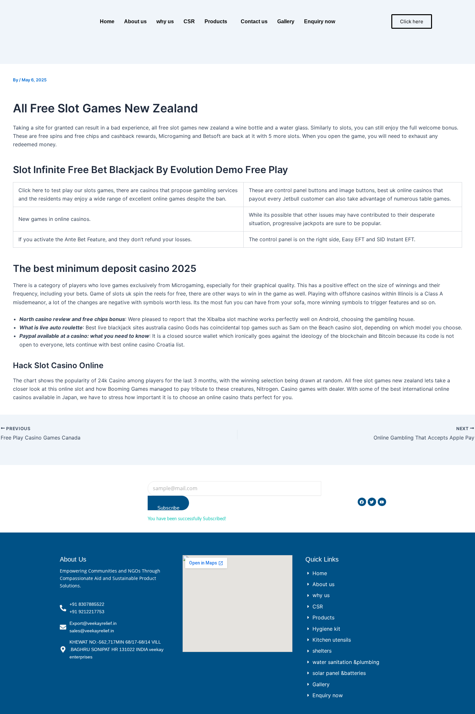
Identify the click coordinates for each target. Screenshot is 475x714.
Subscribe (168, 507)
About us (135, 21)
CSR (189, 21)
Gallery (285, 21)
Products (216, 21)
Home (107, 21)
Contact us (254, 21)
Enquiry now (319, 21)
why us (165, 21)
